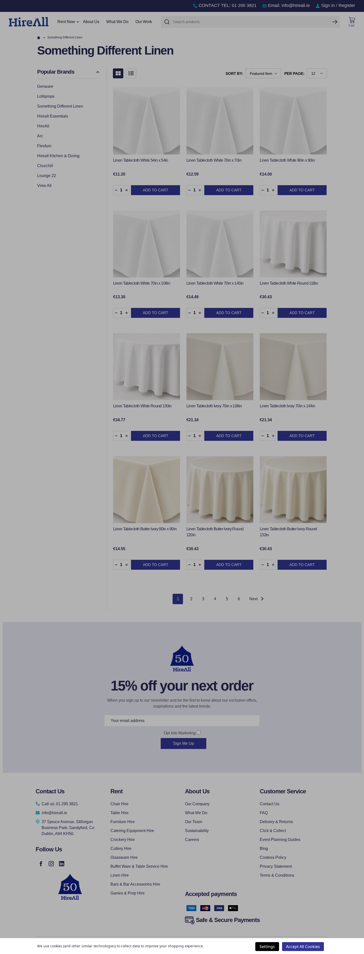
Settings (267, 946)
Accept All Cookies (303, 946)
